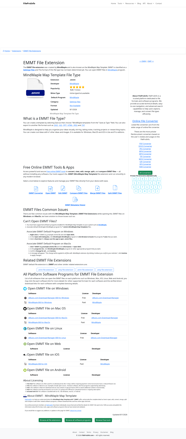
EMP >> (151, 61)
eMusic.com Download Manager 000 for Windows (48, 298)
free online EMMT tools (55, 171)
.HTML (69, 125)
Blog (139, 3)
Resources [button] (129, 3)
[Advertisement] (93, 32)
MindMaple (112, 70)
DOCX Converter (145, 146)
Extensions (16, 51)
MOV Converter (145, 159)
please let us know (75, 411)
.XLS (60, 125)
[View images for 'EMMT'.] (25, 395)
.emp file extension (65, 270)
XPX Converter (145, 164)
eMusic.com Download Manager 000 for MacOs (47, 318)
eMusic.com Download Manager (105, 298)
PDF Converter (145, 143)
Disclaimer (104, 432)
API (144, 3)
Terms (89, 432)
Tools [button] (120, 3)
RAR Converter (145, 167)
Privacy (95, 432)
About (75, 432)
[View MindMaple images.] (25, 302)
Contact (159, 3)
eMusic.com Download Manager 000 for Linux (47, 338)
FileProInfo (29, 3)
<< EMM (142, 61)
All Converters (145, 173)
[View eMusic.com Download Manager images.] (25, 298)
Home (113, 3)
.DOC (56, 125)
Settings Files (29, 70)
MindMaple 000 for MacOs (39, 322)
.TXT (83, 125)
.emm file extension (46, 270)
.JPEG (75, 125)
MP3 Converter (145, 154)
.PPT (64, 125)
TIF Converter (145, 156)
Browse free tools (103, 420)
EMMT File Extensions (32, 51)
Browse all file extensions (50, 420)
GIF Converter (145, 162)
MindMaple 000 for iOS (37, 364)
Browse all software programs (78, 420)
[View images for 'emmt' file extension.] (35, 88)
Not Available (75, 105)
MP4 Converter (145, 151)
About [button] (150, 3)
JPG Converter (145, 149)
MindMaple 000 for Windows (40, 302)
